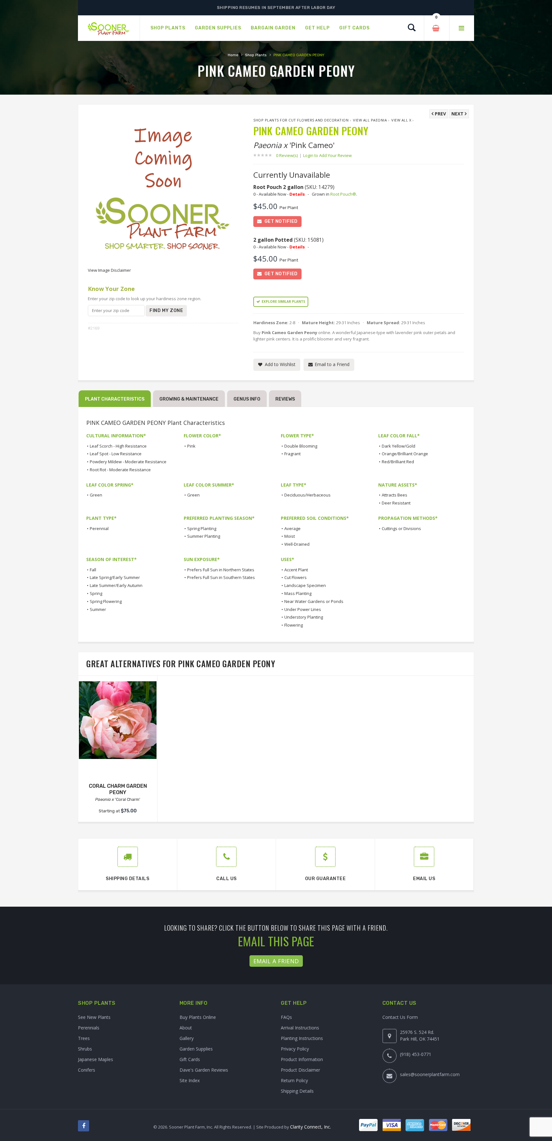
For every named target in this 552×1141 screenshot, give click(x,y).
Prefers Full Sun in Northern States (220, 570)
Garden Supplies (196, 1049)
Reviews (285, 399)
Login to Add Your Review (327, 155)
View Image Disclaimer (109, 270)
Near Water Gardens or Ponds (313, 601)
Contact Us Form (400, 1017)
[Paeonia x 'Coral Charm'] (117, 720)
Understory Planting (303, 617)
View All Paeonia (370, 120)
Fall (93, 570)
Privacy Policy (295, 1049)
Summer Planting (203, 536)
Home (233, 55)
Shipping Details (297, 1091)
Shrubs (85, 1049)
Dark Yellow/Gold (398, 446)
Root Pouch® (343, 194)
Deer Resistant (396, 503)
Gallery (187, 1038)
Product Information (302, 1059)
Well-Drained (297, 544)
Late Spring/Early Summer (115, 577)
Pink (191, 446)
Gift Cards (190, 1059)
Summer (98, 609)
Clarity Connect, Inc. (310, 1127)
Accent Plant (296, 570)
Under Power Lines (302, 609)
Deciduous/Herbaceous (307, 495)
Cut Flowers (295, 577)
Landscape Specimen (305, 585)
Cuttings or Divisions (401, 528)
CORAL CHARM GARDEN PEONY (118, 789)
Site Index (190, 1080)
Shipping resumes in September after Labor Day (276, 7)
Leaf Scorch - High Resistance (118, 446)
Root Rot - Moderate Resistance (120, 470)
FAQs (286, 1017)
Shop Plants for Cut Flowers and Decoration (301, 120)
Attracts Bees (394, 495)
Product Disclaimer (300, 1070)
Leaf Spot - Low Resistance (116, 454)
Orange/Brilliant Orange (405, 454)
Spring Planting (201, 528)
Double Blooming (300, 446)
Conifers (86, 1070)
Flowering (293, 625)
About (186, 1028)
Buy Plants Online (198, 1017)
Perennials (88, 1028)
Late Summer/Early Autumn (116, 585)
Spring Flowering (106, 601)
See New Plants (94, 1017)
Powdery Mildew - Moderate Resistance (128, 462)
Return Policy (294, 1080)
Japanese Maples (95, 1059)
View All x (401, 120)
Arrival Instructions (300, 1028)
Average (292, 528)
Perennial (99, 528)
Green (96, 495)
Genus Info (247, 399)
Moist (289, 536)
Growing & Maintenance (188, 399)
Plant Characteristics (114, 399)
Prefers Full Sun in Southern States (221, 577)
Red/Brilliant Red (398, 462)
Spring (96, 593)
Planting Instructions (302, 1038)
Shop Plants (256, 55)
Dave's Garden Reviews (204, 1070)
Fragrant (292, 454)
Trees (84, 1038)
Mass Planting (297, 593)
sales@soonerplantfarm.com (430, 1074)
